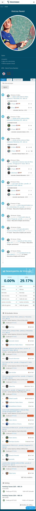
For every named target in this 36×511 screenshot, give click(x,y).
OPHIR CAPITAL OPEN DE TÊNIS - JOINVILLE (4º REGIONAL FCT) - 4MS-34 (18, 119)
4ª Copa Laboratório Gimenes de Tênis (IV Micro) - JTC (18, 230)
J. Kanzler (13, 190)
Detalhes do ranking (26, 505)
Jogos (9, 79)
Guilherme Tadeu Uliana (16, 344)
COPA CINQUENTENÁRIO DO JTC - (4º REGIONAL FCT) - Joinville (20, 206)
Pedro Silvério (13, 420)
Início (1, 7)
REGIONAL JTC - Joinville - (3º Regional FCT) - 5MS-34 (16, 390)
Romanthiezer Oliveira (15, 406)
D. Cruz (13, 107)
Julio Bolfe (11, 459)
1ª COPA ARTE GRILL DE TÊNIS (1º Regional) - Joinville (18, 218)
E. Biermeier (14, 173)
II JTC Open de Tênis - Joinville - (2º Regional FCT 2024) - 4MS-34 (19, 184)
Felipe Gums (12, 473)
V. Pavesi (13, 104)
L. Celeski (13, 125)
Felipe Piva (12, 386)
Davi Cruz (11, 327)
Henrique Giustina (14, 441)
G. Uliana (13, 147)
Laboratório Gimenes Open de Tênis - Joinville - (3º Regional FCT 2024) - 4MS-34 (20, 162)
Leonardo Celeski (14, 341)
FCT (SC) (14, 323)
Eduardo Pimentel (14, 455)
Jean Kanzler (12, 372)
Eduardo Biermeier (14, 358)
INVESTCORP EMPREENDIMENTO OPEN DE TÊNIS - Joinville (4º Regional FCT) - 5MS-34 (15, 411)
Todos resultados (27, 477)
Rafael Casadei (13, 398)
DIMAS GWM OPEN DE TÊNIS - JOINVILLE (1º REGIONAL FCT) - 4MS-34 (18, 97)
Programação (17, 79)
